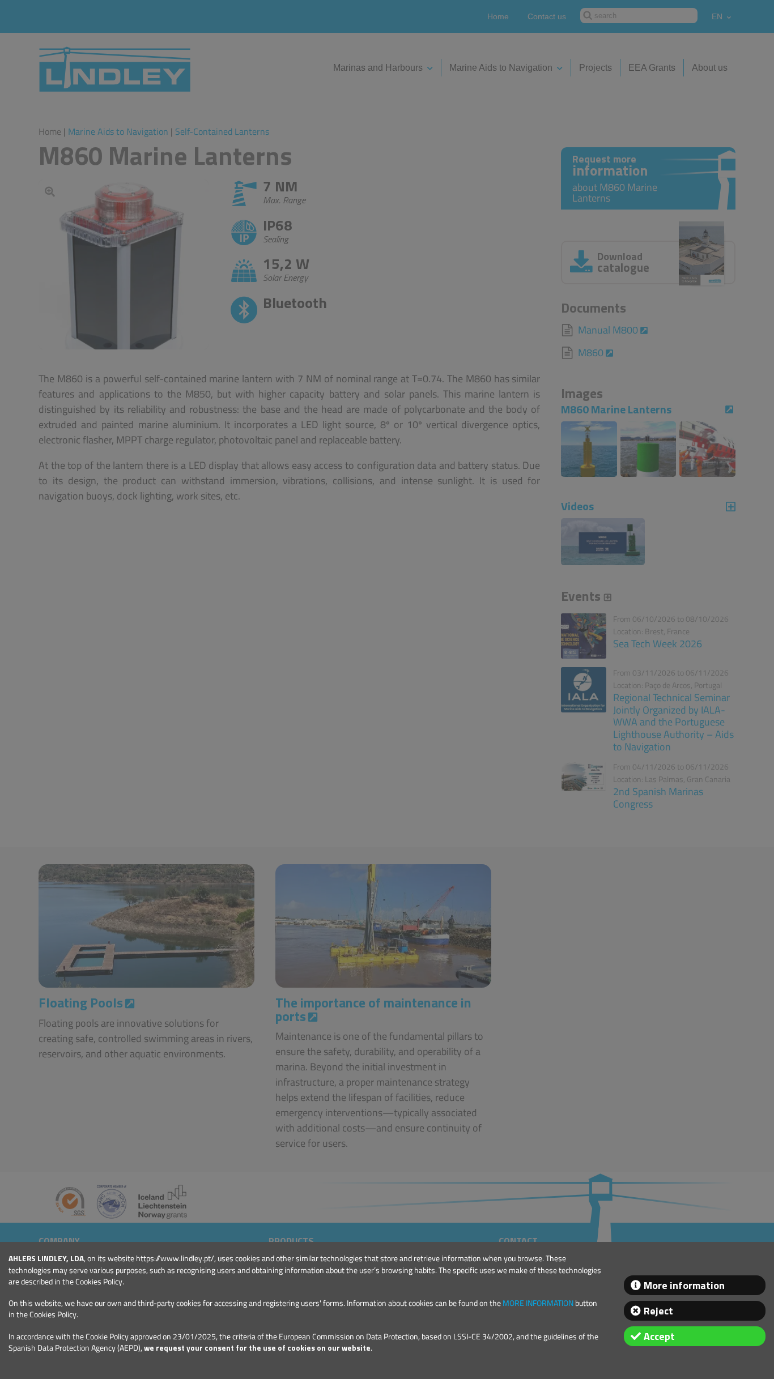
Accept (659, 1336)
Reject (658, 1310)
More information (684, 1285)
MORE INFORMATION (538, 1303)
